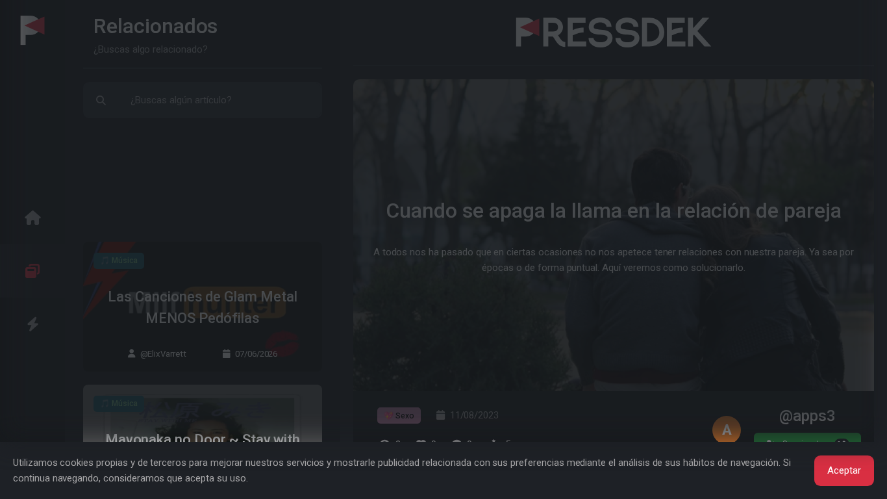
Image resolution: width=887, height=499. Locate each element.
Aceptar (844, 470)
